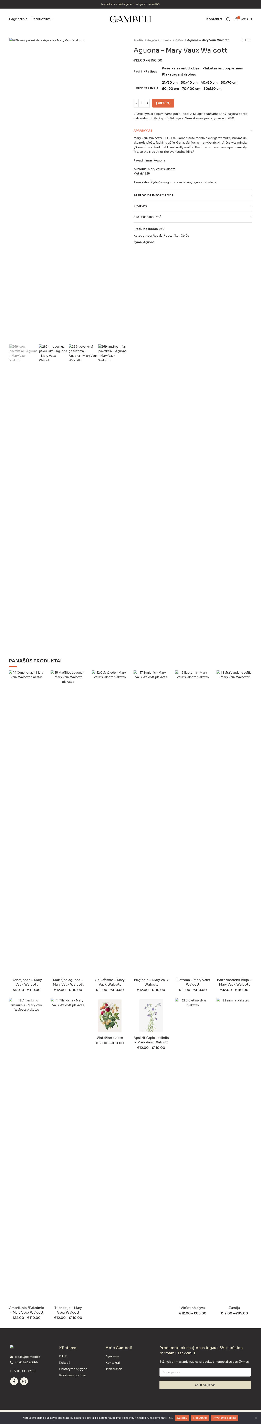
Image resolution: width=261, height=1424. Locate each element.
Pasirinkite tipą (145, 71)
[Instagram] (24, 1381)
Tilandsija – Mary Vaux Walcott (68, 1310)
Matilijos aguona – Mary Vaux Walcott (68, 982)
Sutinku (182, 1417)
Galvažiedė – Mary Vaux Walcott (110, 982)
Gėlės (179, 40)
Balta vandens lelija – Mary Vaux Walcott (234, 982)
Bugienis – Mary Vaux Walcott (151, 982)
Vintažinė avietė (110, 1038)
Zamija (234, 1308)
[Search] (228, 19)
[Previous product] (242, 40)
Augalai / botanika (159, 40)
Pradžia (139, 40)
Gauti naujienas (205, 1385)
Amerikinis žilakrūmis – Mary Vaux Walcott (26, 1310)
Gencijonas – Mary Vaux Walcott (26, 982)
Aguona (148, 242)
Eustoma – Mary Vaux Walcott (192, 982)
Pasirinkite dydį (145, 88)
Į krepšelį (163, 103)
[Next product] (250, 40)
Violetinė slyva (193, 1308)
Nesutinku (200, 1417)
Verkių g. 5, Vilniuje (167, 118)
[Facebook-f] (14, 1381)
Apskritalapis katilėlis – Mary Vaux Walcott (151, 1040)
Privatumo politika (224, 1417)
